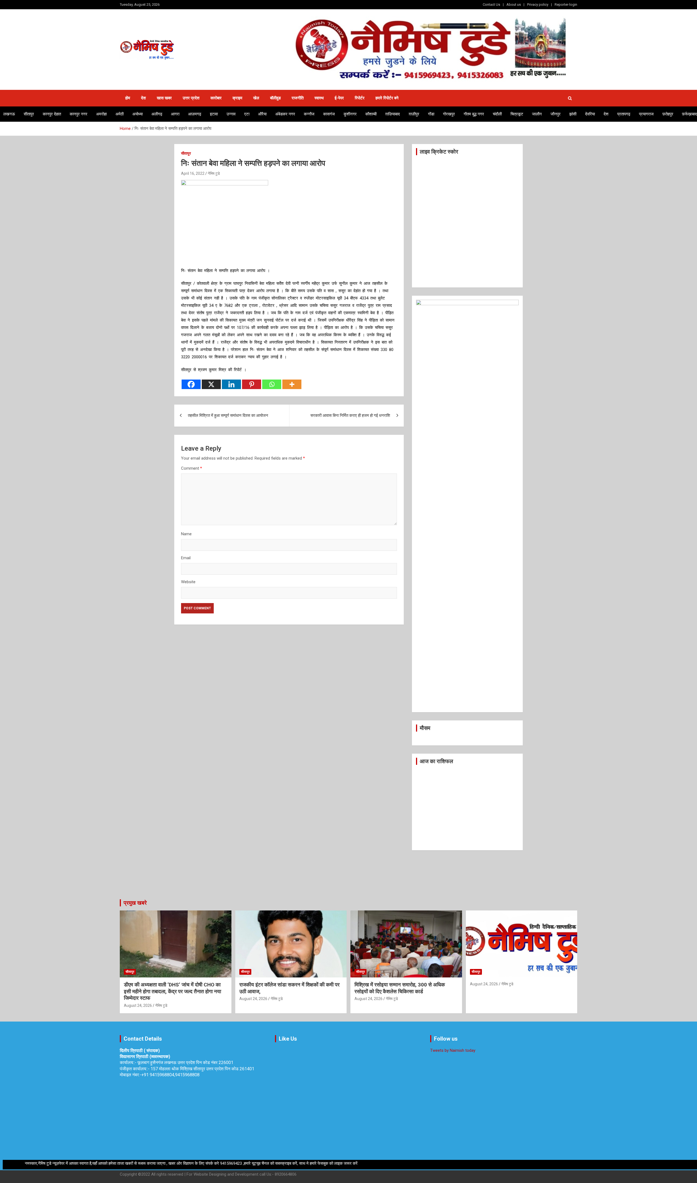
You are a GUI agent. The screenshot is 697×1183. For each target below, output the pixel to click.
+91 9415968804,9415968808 (170, 1074)
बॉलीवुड (275, 98)
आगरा (175, 114)
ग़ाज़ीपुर (414, 114)
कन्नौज (309, 114)
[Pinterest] (251, 384)
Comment (191, 468)
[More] (291, 384)
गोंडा (431, 114)
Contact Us (491, 4)
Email (186, 557)
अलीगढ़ (156, 114)
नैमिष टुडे (214, 173)
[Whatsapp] (271, 384)
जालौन (537, 114)
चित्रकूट (516, 114)
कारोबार (216, 98)
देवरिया (590, 114)
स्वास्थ (319, 98)
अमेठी (119, 114)
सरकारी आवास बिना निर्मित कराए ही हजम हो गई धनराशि (350, 415)
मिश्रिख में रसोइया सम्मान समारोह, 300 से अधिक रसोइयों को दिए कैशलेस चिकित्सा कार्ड (399, 988)
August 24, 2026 (138, 1005)
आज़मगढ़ (194, 114)
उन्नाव (231, 114)
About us (513, 4)
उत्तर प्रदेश (191, 98)
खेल (256, 98)
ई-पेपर (339, 98)
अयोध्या (137, 114)
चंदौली (497, 114)
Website (188, 581)
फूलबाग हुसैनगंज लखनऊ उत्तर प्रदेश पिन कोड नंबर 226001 (185, 1062)
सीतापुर (29, 114)
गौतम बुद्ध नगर (474, 114)
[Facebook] (191, 384)
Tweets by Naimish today (452, 1050)
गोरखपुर (449, 114)
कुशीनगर (350, 114)
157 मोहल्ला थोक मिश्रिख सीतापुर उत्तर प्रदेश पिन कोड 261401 (202, 1068)
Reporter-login (566, 4)
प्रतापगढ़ (623, 114)
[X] (211, 384)
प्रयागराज (646, 114)
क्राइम (237, 98)
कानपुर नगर (78, 114)
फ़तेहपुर (667, 114)
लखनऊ (9, 114)
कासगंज (329, 114)
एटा (246, 114)
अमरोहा (101, 114)
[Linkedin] (231, 384)
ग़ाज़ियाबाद (392, 114)
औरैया (262, 114)
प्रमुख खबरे (135, 903)
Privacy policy (537, 4)
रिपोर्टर (360, 98)
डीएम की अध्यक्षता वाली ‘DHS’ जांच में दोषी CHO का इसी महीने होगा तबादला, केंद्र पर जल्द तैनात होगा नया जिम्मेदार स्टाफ (172, 991)
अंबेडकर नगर (285, 114)
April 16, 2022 (192, 173)
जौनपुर (556, 114)
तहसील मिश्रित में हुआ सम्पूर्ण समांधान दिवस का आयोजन (228, 415)
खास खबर (164, 98)
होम (127, 98)
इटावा (214, 114)
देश (143, 98)
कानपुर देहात (52, 114)
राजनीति (298, 98)
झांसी (572, 114)
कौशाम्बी (371, 114)
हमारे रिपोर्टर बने (387, 98)
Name (186, 533)
